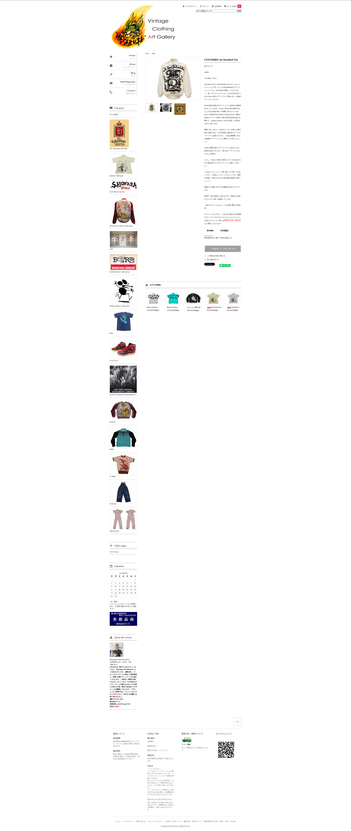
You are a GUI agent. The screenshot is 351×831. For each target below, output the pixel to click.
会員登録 (218, 6)
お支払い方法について (174, 821)
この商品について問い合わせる (222, 249)
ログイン (206, 6)
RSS (226, 821)
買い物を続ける (213, 259)
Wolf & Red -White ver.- (241, 307)
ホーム (118, 821)
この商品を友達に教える (216, 256)
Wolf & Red (216, 307)
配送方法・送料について (193, 821)
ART (153, 53)
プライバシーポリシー (155, 821)
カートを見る (233, 6)
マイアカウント (191, 6)
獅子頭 (197, 307)
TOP (147, 53)
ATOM (232, 821)
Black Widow (152, 307)
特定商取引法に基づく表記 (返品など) (218, 238)
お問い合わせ (141, 821)
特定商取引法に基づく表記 (213, 821)
